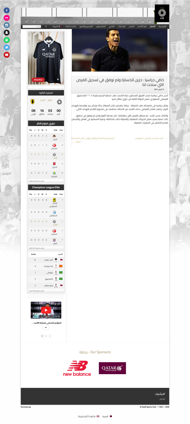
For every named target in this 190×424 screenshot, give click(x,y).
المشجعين (101, 26)
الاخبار (152, 26)
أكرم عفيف (48, 260)
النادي (111, 26)
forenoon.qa (26, 407)
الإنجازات (122, 26)
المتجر (131, 26)
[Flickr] (7, 18)
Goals (33, 254)
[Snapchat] (7, 33)
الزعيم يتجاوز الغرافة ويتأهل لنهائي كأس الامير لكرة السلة (92, 140)
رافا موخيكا (48, 266)
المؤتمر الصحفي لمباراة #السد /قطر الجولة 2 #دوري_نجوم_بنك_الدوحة (46, 323)
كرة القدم (142, 26)
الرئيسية (162, 26)
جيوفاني (49, 272)
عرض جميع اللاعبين (36, 290)
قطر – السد (46, 100)
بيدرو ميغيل (48, 285)
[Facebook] (7, 10)
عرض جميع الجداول (36, 181)
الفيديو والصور (86, 26)
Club (55, 130)
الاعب (60, 254)
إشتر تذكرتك (70, 26)
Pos (61, 130)
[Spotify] (7, 40)
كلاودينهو (49, 279)
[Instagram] (7, 25)
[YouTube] (7, 55)
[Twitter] (7, 47)
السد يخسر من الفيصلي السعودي (151, 138)
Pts (30, 130)
